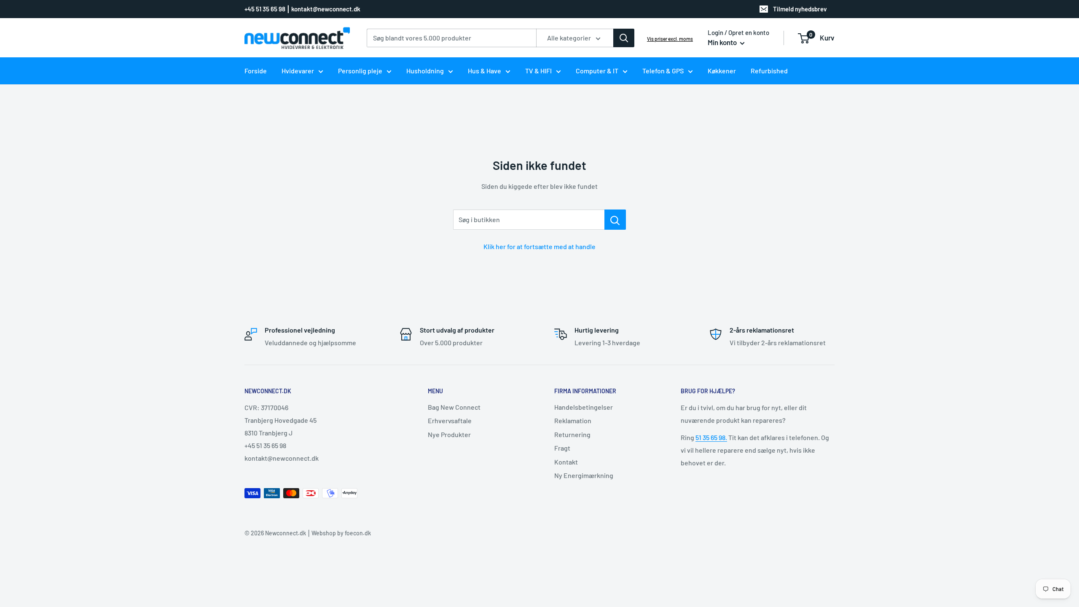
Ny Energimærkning (583, 475)
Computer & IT (597, 71)
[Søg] (623, 38)
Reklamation (572, 420)
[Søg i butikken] (615, 219)
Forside (255, 71)
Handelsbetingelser (583, 407)
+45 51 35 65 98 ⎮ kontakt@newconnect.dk (302, 9)
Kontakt (566, 462)
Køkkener (722, 71)
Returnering (572, 434)
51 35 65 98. (711, 437)
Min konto (723, 42)
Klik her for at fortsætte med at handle (539, 246)
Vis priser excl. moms (670, 39)
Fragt (562, 448)
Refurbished (769, 71)
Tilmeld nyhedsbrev (800, 9)
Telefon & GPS (663, 71)
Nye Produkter (449, 434)
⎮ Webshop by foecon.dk (338, 533)
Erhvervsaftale (450, 420)
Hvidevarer (298, 71)
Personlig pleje (360, 71)
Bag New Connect (454, 407)
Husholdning (425, 71)
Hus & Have (484, 71)
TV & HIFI (538, 71)
